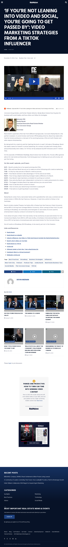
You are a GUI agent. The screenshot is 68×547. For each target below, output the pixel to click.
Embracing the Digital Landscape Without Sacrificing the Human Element (53, 316)
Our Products (16, 532)
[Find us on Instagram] (10, 539)
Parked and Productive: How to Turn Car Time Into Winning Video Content (34, 387)
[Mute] (55, 98)
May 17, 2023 (29, 355)
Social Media (9, 266)
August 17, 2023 (50, 322)
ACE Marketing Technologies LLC (22, 534)
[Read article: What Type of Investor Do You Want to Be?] (13, 335)
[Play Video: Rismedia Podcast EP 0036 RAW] (34, 81)
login (9, 363)
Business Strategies (36, 259)
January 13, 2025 (9, 318)
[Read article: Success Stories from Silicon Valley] (13, 302)
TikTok (34, 266)
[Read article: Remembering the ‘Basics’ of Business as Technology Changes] (55, 335)
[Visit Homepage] (34, 2)
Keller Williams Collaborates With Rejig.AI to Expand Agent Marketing (24, 483)
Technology (38, 497)
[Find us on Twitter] (7, 539)
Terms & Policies (8, 534)
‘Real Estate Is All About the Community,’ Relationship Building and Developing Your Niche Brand (34, 349)
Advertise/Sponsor (39, 532)
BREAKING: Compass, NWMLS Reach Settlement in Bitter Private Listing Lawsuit (27, 477)
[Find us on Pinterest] (13, 539)
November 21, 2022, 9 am (11, 58)
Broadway (24, 259)
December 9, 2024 (30, 316)
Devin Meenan (23, 279)
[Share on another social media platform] (62, 271)
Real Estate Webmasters (34, 544)
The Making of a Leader (32, 313)
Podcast (11, 49)
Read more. (40, 401)
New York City (10, 263)
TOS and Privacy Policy (24, 522)
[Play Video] (5, 98)
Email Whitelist (55, 532)
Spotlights (7, 494)
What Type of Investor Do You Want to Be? (12, 347)
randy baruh (39, 263)
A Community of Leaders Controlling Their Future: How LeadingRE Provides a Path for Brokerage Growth (34, 480)
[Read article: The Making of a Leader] (34, 302)
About (5, 532)
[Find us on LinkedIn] (15, 539)
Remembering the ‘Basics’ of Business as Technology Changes (54, 348)
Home (5, 49)
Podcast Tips (28, 263)
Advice (6, 500)
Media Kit (47, 532)
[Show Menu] (2, 2)
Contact (30, 532)
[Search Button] (66, 2)
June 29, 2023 (8, 351)
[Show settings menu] (59, 98)
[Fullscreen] (62, 98)
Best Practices (14, 259)
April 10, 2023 (50, 353)
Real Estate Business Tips (53, 263)
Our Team (24, 532)
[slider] (32, 98)
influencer (48, 259)
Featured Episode (10, 308)
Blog (10, 532)
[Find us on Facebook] (4, 539)
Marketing (38, 494)
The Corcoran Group (23, 266)
